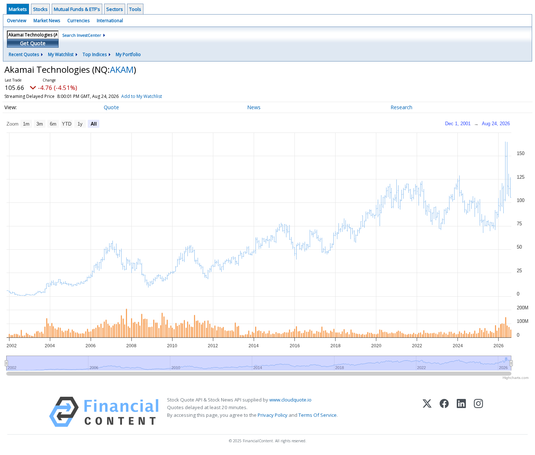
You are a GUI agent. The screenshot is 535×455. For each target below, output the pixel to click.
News (254, 107)
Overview (16, 20)
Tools (135, 9)
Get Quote (32, 43)
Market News (46, 20)
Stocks (40, 9)
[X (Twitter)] (427, 412)
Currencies (78, 20)
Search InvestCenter (81, 35)
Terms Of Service (317, 415)
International (110, 20)
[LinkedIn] (461, 412)
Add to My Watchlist (141, 96)
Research (401, 107)
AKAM (122, 69)
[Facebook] (444, 412)
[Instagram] (478, 412)
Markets (18, 9)
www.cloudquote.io (290, 399)
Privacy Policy (273, 415)
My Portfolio (128, 54)
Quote (111, 107)
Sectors (114, 9)
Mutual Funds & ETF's (77, 9)
